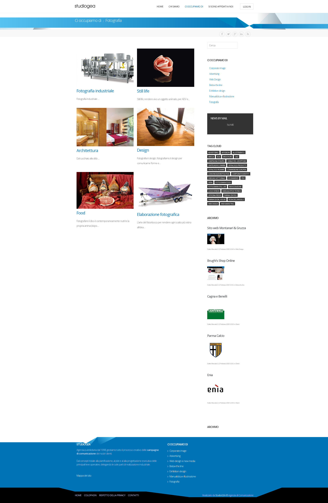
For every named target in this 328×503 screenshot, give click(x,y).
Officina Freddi (214, 195)
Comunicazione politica (218, 174)
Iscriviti (230, 125)
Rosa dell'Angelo (236, 199)
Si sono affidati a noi (220, 6)
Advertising (213, 152)
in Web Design (238, 249)
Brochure (227, 156)
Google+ (235, 34)
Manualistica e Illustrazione (182, 476)
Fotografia (174, 481)
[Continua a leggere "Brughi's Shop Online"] (230, 273)
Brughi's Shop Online (221, 261)
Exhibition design (177, 471)
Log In (247, 6)
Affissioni (226, 152)
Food (81, 213)
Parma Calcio (215, 336)
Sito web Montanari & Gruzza (226, 228)
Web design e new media (182, 461)
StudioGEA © (221, 495)
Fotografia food (223, 182)
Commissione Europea (236, 169)
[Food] (105, 190)
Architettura (87, 150)
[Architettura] (105, 127)
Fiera (210, 182)
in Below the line (239, 285)
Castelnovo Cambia (216, 165)
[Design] (165, 127)
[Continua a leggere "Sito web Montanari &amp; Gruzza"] (230, 239)
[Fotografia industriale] (105, 68)
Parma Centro (230, 195)
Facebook (222, 34)
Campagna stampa (216, 161)
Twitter (228, 34)
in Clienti (236, 324)
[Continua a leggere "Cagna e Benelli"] (230, 310)
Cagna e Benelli (217, 296)
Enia (210, 375)
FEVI (242, 178)
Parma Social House (217, 199)
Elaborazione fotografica (158, 214)
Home (160, 6)
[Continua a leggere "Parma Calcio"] (230, 350)
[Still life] (165, 68)
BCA (218, 156)
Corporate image (177, 450)
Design (143, 150)
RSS (248, 34)
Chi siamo (174, 6)
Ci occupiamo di (194, 6)
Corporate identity (240, 174)
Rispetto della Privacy (112, 495)
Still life (143, 91)
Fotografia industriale (95, 91)
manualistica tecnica (231, 191)
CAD (236, 156)
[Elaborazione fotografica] (165, 191)
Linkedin (241, 34)
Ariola (211, 156)
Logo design (213, 191)
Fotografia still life (217, 186)
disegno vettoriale (216, 178)
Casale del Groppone (236, 161)
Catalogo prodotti (237, 165)
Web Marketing (227, 203)
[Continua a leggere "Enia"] (230, 389)
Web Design (213, 203)
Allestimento (238, 152)
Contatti (133, 495)
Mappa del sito (84, 475)
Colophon (90, 495)
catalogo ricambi (216, 169)
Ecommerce (233, 178)
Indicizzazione (235, 186)
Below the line (176, 466)
